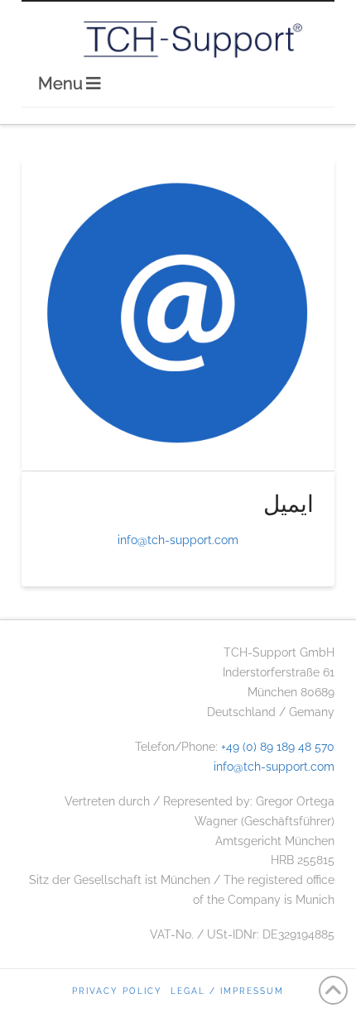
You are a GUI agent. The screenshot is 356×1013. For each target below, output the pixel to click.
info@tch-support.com (178, 540)
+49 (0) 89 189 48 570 (277, 746)
